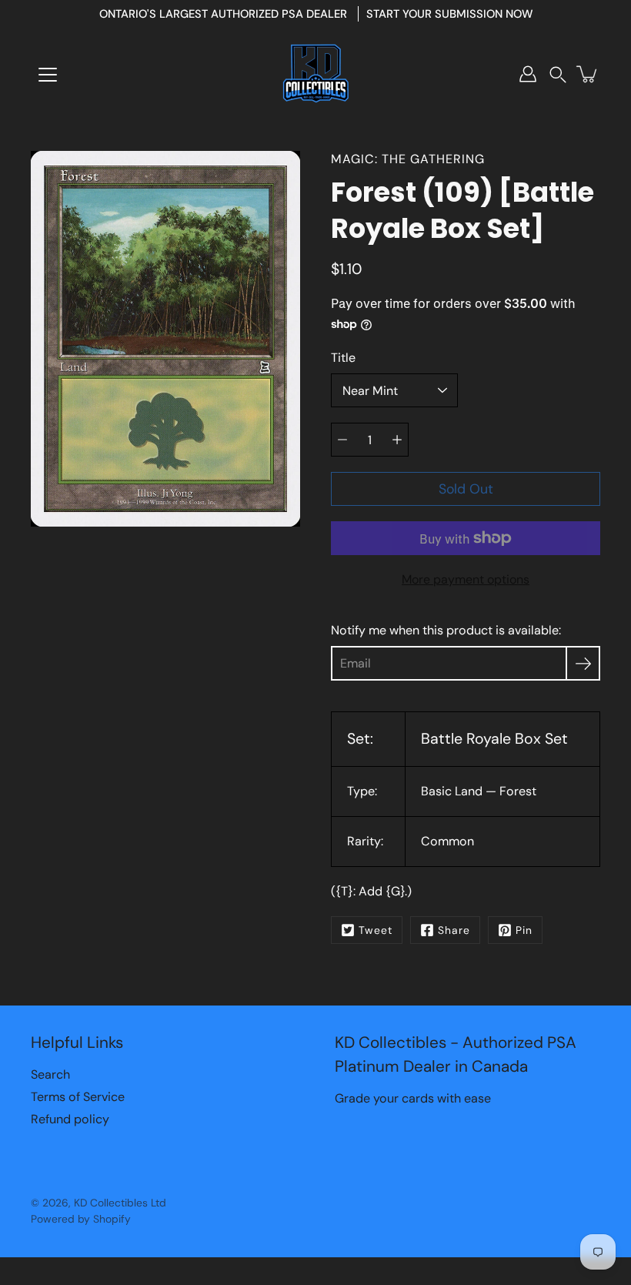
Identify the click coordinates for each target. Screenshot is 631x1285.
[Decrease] (342, 440)
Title (343, 358)
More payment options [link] (465, 579)
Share (454, 930)
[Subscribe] (583, 663)
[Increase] (397, 440)
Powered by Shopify (81, 1219)
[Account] (528, 74)
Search (50, 1074)
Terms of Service (78, 1097)
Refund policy (70, 1119)
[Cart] (588, 74)
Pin (524, 930)
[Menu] (48, 75)
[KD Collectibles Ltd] (315, 73)
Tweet (375, 930)
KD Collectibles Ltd (120, 1203)
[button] (557, 74)
